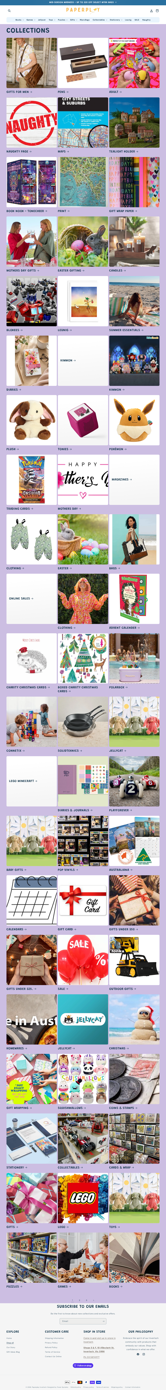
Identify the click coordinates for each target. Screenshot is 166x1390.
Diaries (12, 389)
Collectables (69, 1167)
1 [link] (72, 1300)
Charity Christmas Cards (26, 687)
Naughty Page (17, 151)
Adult (113, 92)
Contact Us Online (53, 1356)
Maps (62, 151)
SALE (61, 989)
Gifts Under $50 (122, 929)
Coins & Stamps (121, 1108)
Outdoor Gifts (121, 989)
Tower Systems (62, 1387)
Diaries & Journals (73, 810)
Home (9, 1338)
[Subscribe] (103, 1321)
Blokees (12, 330)
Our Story (10, 1347)
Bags (113, 568)
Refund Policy (51, 1347)
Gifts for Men (17, 92)
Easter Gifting (69, 270)
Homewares (15, 1048)
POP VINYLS (66, 869)
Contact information (132, 1387)
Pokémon (116, 449)
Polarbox (116, 687)
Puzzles (12, 1286)
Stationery (15, 1167)
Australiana (119, 869)
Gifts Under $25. (19, 989)
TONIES (63, 449)
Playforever (119, 810)
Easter (63, 568)
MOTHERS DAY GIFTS (21, 270)
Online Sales (19, 598)
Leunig (63, 330)
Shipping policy (117, 1387)
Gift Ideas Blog (13, 1352)
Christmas (117, 1048)
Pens (61, 92)
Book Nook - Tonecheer (25, 211)
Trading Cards (18, 508)
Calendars (14, 929)
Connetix (13, 750)
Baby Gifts (14, 869)
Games (63, 1286)
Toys (113, 1227)
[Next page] (93, 1300)
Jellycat (116, 750)
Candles (116, 270)
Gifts (10, 1227)
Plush (11, 449)
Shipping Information (54, 1338)
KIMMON (66, 360)
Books (114, 1286)
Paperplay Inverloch (39, 1387)
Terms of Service (52, 1352)
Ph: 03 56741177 (92, 1357)
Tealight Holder (122, 151)
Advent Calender (122, 628)
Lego (61, 1227)
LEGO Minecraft (21, 781)
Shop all (10, 1343)
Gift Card (65, 929)
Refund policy (76, 1387)
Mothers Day (68, 508)
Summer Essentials (124, 330)
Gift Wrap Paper (121, 211)
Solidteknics (68, 750)
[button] (9, 11)
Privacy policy (88, 1387)
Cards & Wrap (120, 1167)
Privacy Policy (51, 1343)
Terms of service (102, 1387)
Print (62, 211)
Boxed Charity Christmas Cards (78, 689)
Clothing (65, 628)
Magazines (120, 479)
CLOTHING (13, 568)
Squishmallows (70, 1108)
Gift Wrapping (17, 1108)
